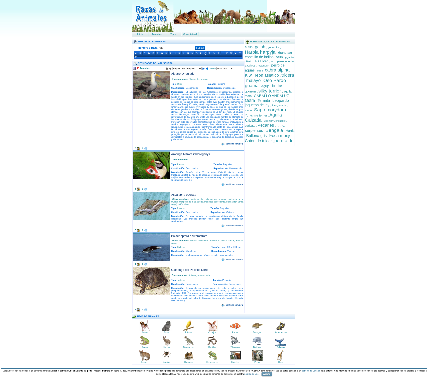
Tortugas (181, 280)
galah (260, 46)
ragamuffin (264, 65)
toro (273, 61)
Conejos (212, 332)
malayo (254, 80)
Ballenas (181, 247)
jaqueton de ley (257, 105)
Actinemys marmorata (199, 275)
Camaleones (212, 362)
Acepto (266, 374)
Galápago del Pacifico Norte (189, 270)
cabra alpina (278, 70)
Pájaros (188, 332)
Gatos (166, 332)
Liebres (166, 347)
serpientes (254, 130)
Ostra (250, 100)
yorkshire (274, 47)
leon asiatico (267, 75)
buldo (260, 70)
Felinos (144, 362)
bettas (278, 85)
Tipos (173, 34)
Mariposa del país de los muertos (208, 199)
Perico (250, 61)
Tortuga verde (279, 105)
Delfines (257, 347)
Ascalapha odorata (183, 194)
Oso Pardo (275, 80)
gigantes (289, 57)
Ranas (145, 347)
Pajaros (180, 164)
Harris (290, 130)
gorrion (251, 91)
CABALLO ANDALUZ (272, 96)
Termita (264, 100)
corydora (278, 109)
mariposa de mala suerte (191, 201)
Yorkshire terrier (256, 115)
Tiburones (235, 347)
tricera (287, 75)
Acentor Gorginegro (275, 120)
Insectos (181, 208)
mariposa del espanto (214, 201)
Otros (179, 84)
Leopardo (281, 100)
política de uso (251, 374)
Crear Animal (190, 34)
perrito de (284, 140)
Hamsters (188, 362)
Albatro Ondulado (182, 73)
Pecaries (266, 125)
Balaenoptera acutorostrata (189, 236)
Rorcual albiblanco (199, 240)
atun (280, 57)
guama (252, 85)
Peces (235, 332)
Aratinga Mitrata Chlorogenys (190, 154)
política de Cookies (311, 371)
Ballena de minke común (222, 240)
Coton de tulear (259, 140)
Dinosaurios (188, 347)
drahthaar (285, 52)
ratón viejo (183, 204)
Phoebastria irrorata (198, 79)
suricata (250, 125)
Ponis (257, 362)
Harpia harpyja (261, 52)
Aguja (266, 86)
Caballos (235, 362)
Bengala (275, 130)
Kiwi (249, 75)
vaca (249, 110)
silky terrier (270, 91)
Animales (156, 34)
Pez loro (262, 61)
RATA (280, 125)
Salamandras (280, 332)
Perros (144, 332)
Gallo (249, 47)
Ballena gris (257, 135)
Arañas (166, 362)
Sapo (260, 109)
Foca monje (281, 135)
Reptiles (212, 347)
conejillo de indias (260, 57)
